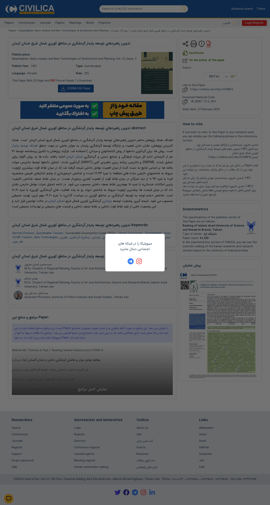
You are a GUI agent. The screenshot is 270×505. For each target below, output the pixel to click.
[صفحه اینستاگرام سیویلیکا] (139, 261)
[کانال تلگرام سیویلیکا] (130, 261)
